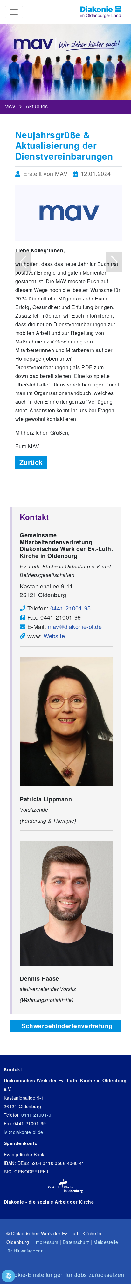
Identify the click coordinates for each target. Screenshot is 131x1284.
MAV (10, 105)
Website (54, 635)
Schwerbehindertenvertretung (67, 1025)
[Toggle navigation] (14, 12)
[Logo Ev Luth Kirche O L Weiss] (65, 1186)
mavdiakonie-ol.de (75, 626)
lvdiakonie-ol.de (23, 1132)
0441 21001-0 (36, 1115)
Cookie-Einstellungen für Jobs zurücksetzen (65, 1274)
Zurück (31, 462)
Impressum (46, 1242)
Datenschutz (76, 1242)
